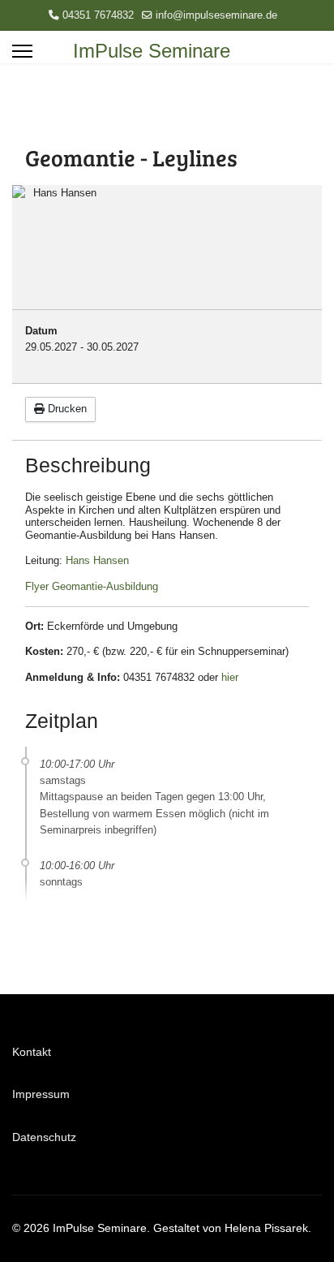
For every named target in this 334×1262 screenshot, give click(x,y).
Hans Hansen (97, 560)
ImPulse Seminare (151, 51)
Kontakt (31, 1051)
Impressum (41, 1094)
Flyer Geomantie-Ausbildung (91, 586)
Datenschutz (44, 1137)
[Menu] (22, 51)
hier (229, 677)
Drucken (66, 409)
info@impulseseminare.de (216, 15)
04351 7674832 (98, 15)
